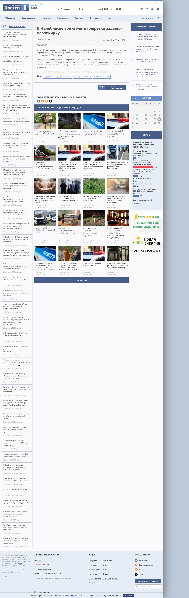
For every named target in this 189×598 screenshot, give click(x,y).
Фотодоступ (95, 18)
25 (137, 123)
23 (159, 119)
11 (137, 115)
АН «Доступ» (18, 564)
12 (141, 115)
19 (141, 119)
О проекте (158, 3)
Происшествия (28, 18)
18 (137, 119)
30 (159, 123)
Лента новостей (17, 26)
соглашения (53, 595)
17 (133, 119)
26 (141, 123)
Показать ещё (81, 280)
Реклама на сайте (145, 3)
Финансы (78, 18)
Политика (46, 18)
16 (159, 115)
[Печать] (123, 40)
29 (155, 123)
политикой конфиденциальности (74, 595)
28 (150, 123)
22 (155, 119)
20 (146, 119)
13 (146, 115)
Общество (10, 18)
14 (150, 115)
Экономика (62, 18)
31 (133, 127)
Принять (128, 595)
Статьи (4, 576)
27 (146, 123)
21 (150, 119)
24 (133, 123)
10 (133, 115)
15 (155, 115)
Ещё (109, 18)
